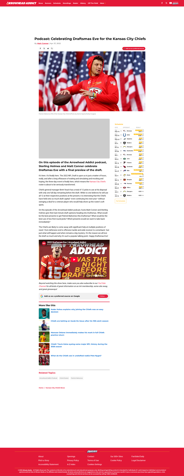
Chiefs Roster (64, 378)
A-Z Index (71, 464)
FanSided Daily (137, 456)
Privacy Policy (73, 460)
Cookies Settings (94, 464)
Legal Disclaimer (138, 460)
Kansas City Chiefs (98, 181)
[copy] (51, 48)
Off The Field (93, 3)
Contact (90, 456)
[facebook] (162, 3)
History (83, 3)
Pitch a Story (43, 460)
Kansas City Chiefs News (55, 388)
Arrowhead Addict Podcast (48, 378)
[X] (166, 3)
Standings (67, 3)
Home (41, 388)
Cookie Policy (116, 460)
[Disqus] (96, 419)
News (41, 3)
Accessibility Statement (48, 464)
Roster (75, 3)
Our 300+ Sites (116, 456)
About (41, 456)
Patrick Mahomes (77, 378)
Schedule (57, 3)
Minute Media (27, 470)
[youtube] (170, 3)
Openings (71, 456)
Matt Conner (43, 43)
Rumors (48, 3)
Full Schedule (120, 201)
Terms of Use (93, 460)
